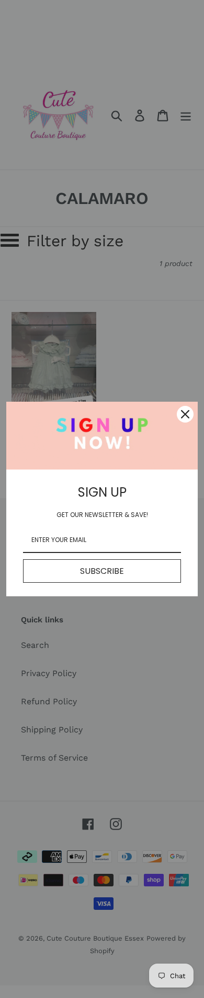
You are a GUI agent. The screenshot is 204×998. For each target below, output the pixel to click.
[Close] (185, 414)
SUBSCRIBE (102, 571)
